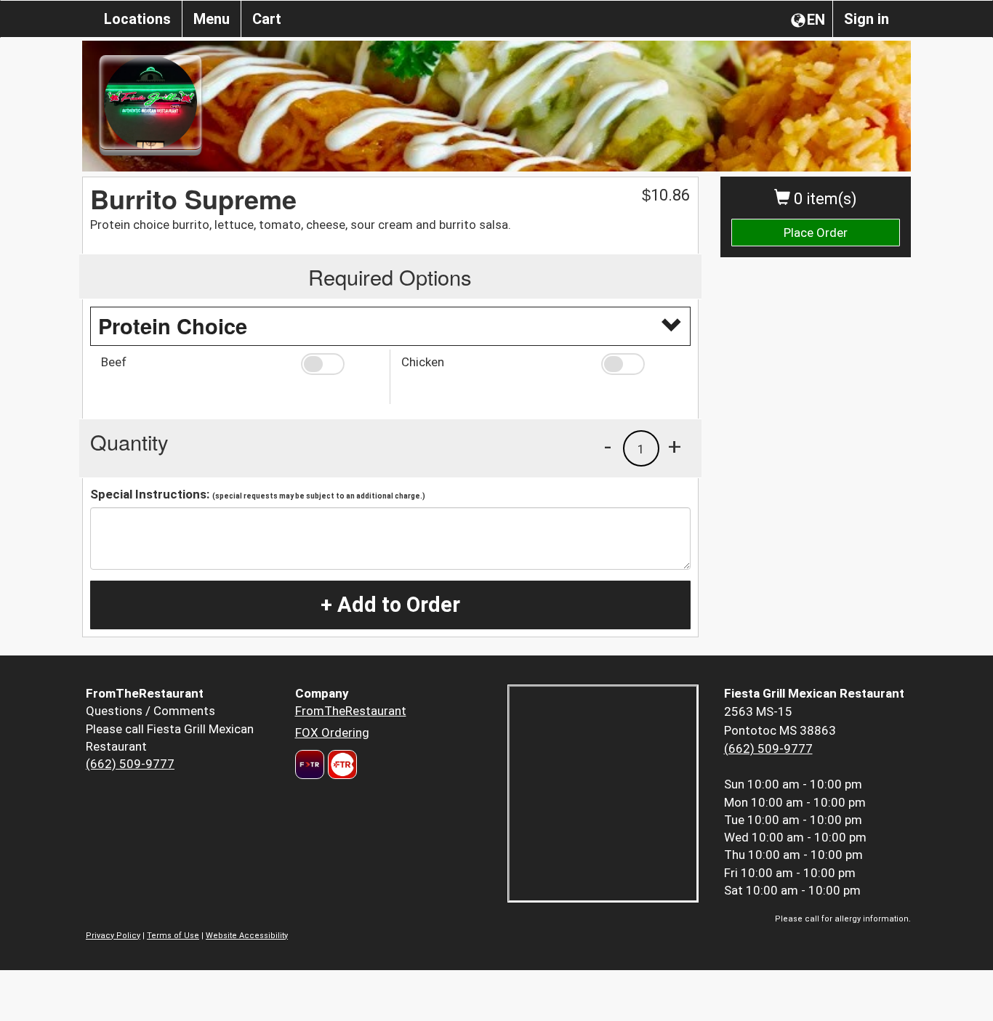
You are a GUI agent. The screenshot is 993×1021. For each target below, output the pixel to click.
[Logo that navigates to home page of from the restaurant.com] (309, 764)
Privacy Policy (113, 935)
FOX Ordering (332, 732)
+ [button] (674, 446)
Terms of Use (173, 935)
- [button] (607, 446)
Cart (266, 19)
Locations (137, 19)
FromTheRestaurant (350, 710)
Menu (211, 19)
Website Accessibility (247, 935)
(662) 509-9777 (130, 763)
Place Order (816, 232)
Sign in (866, 19)
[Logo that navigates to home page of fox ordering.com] (340, 764)
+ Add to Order (390, 604)
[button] (340, 364)
